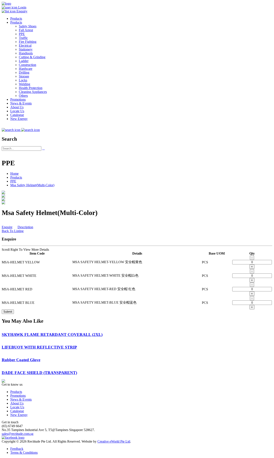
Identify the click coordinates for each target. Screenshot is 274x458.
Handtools (26, 53)
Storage (24, 76)
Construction (27, 65)
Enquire (7, 227)
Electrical (25, 45)
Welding (24, 84)
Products (16, 18)
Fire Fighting (27, 41)
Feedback (16, 449)
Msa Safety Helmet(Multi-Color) (32, 185)
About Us (17, 107)
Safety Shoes (27, 26)
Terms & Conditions (24, 452)
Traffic (23, 38)
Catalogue (17, 115)
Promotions (18, 99)
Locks (23, 80)
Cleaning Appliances (33, 92)
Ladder (23, 61)
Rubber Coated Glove (21, 360)
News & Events (21, 103)
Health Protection (30, 88)
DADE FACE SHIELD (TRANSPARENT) (39, 372)
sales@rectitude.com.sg (17, 434)
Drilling (24, 72)
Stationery (26, 49)
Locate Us (17, 111)
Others (23, 95)
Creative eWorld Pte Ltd (113, 441)
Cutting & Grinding (32, 57)
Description (25, 227)
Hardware (25, 68)
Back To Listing (13, 231)
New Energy (19, 119)
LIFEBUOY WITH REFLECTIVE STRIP (39, 347)
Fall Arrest (26, 30)
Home (14, 173)
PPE (22, 34)
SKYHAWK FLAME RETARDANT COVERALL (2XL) (52, 334)
